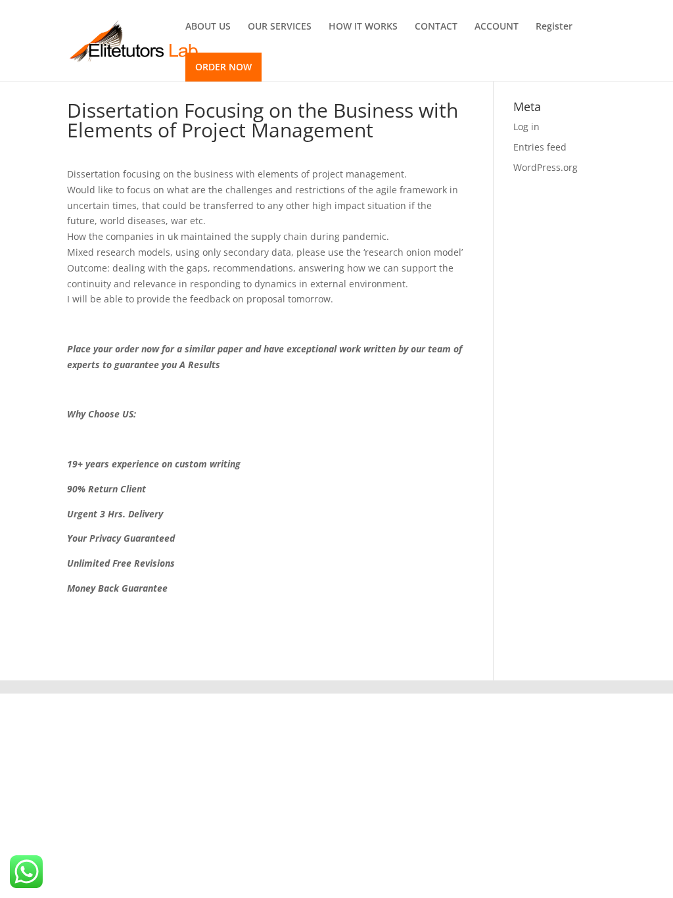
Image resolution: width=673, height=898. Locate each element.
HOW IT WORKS (363, 27)
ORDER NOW (223, 66)
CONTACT (436, 27)
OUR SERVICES (280, 27)
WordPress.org (545, 167)
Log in (526, 126)
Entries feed (540, 147)
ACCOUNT (497, 27)
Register (554, 27)
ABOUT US (208, 27)
